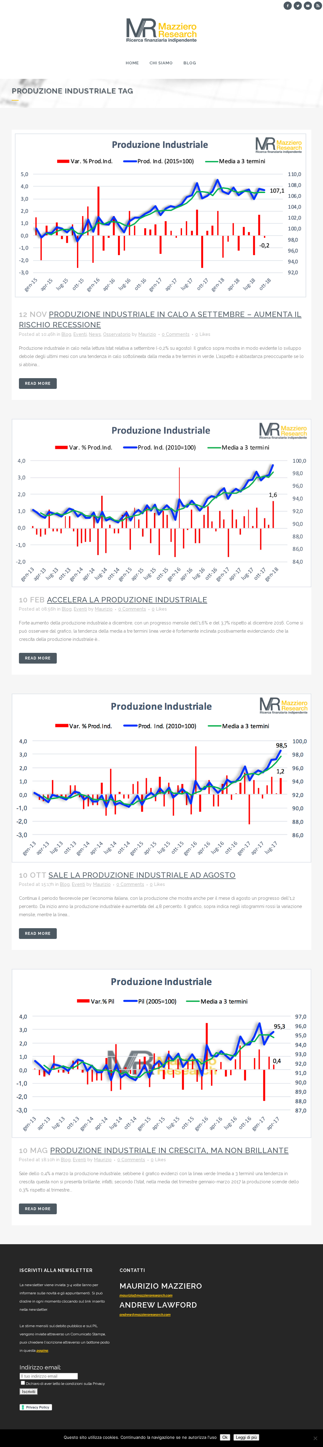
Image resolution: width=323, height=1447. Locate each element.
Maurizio (147, 334)
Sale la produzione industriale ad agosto (142, 875)
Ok (225, 1437)
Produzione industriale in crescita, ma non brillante (169, 1150)
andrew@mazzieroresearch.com (145, 1315)
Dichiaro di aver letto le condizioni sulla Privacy (65, 1383)
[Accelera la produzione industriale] (161, 503)
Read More (38, 383)
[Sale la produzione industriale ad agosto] (161, 778)
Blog (66, 334)
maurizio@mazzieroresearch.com (146, 1295)
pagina (42, 1351)
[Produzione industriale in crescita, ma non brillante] (161, 1053)
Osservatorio (117, 334)
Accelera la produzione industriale (127, 599)
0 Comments (176, 334)
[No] (315, 1438)
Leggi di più (246, 1437)
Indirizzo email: (40, 1367)
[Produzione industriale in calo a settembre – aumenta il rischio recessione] (161, 216)
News (95, 334)
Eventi (80, 334)
